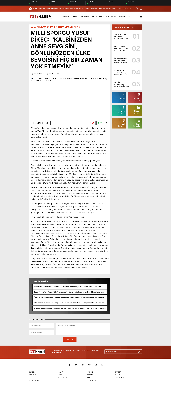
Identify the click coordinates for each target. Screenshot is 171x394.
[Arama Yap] (136, 8)
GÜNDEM (65, 17)
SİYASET (75, 17)
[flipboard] (96, 365)
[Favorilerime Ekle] (106, 123)
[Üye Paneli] (140, 8)
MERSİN (69, 27)
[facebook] (70, 365)
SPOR (101, 17)
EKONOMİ (85, 17)
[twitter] (76, 365)
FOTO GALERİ (111, 17)
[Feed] (102, 365)
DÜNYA (94, 17)
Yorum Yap (70, 339)
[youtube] (89, 365)
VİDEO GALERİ (124, 17)
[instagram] (83, 365)
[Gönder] (139, 351)
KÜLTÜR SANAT (55, 27)
